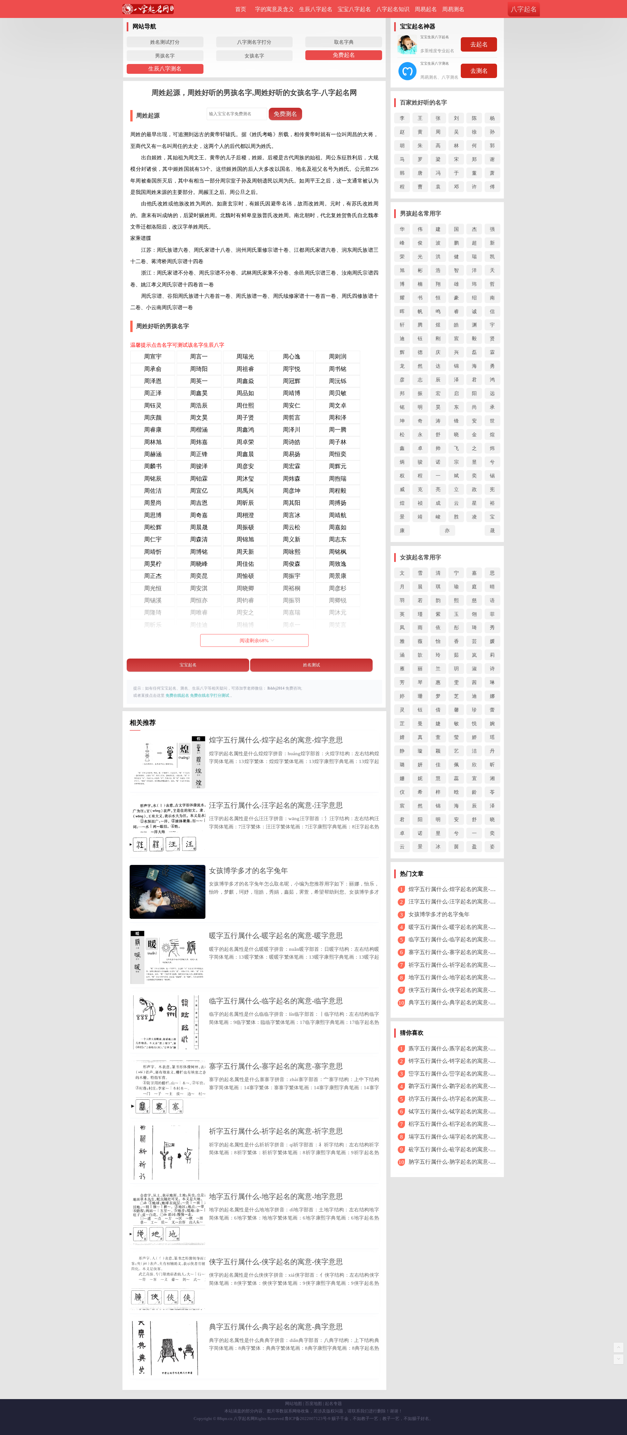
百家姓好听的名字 (423, 102)
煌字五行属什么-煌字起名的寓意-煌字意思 (276, 740)
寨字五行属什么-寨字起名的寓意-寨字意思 (276, 1066)
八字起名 (524, 9)
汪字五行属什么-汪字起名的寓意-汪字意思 (276, 805)
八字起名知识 (393, 9)
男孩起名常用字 (420, 213)
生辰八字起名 (315, 9)
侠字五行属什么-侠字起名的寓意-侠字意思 (276, 1262)
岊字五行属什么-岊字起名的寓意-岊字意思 (460, 1074)
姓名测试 (311, 664)
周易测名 (453, 9)
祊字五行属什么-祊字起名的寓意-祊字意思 (460, 1099)
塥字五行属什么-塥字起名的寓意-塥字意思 (460, 1137)
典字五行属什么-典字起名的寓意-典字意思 (276, 1327)
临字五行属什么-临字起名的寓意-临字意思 (276, 1001)
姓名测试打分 (165, 42)
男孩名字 (165, 55)
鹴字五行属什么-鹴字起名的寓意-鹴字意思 (460, 1086)
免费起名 (344, 55)
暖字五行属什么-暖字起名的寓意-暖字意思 (276, 936)
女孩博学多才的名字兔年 (248, 871)
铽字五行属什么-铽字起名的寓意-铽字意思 (460, 1111)
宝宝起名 (188, 664)
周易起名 (426, 9)
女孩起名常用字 (420, 557)
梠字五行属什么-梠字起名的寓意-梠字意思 (460, 1124)
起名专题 (333, 1403)
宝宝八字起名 (354, 9)
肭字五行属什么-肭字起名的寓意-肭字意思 (460, 1162)
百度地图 (313, 1403)
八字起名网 (244, 1418)
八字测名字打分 (254, 42)
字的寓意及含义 (274, 9)
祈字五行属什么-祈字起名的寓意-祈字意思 (276, 1131)
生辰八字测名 (165, 69)
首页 (240, 9)
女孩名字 (254, 55)
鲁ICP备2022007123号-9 (307, 1418)
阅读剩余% (254, 640)
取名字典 (344, 42)
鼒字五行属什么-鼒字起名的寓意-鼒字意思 (460, 1048)
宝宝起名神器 (417, 26)
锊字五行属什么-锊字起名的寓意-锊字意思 (460, 1061)
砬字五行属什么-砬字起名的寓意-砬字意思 (460, 1149)
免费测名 (285, 114)
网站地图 (293, 1403)
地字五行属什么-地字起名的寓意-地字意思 (276, 1196)
